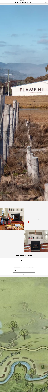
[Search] (45, 2)
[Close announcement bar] (46, 0)
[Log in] (44, 2)
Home (3, 4)
